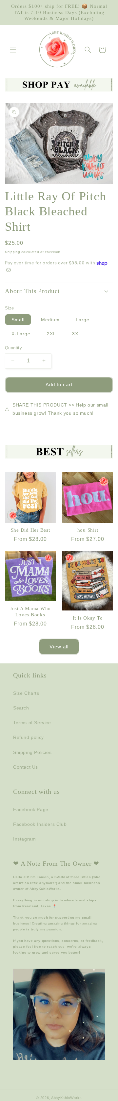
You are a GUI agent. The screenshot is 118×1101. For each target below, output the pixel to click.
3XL (76, 333)
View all (59, 646)
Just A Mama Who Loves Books (30, 611)
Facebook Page (31, 809)
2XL (51, 333)
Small (18, 319)
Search (21, 707)
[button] (13, 49)
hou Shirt (87, 530)
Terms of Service (32, 722)
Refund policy (28, 737)
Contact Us (25, 767)
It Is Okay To (88, 618)
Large (82, 319)
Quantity (13, 347)
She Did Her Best (30, 530)
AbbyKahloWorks (66, 1098)
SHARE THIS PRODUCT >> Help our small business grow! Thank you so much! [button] (60, 409)
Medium (50, 319)
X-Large (20, 333)
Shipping (12, 252)
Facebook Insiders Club (40, 824)
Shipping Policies (32, 752)
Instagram (24, 839)
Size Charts (26, 693)
